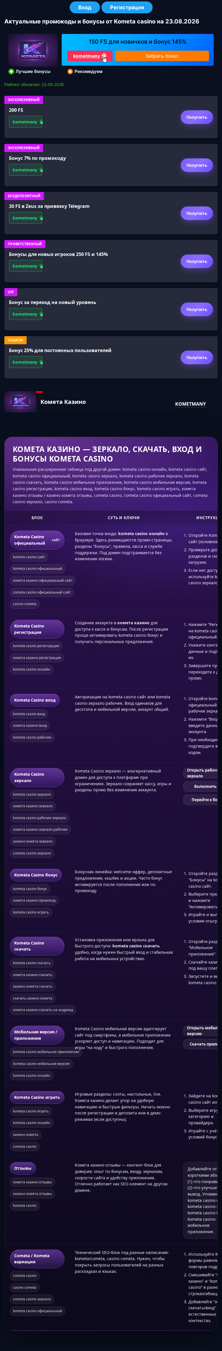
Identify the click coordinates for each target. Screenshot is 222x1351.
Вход (84, 7)
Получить (196, 117)
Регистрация (127, 7)
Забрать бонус (162, 56)
